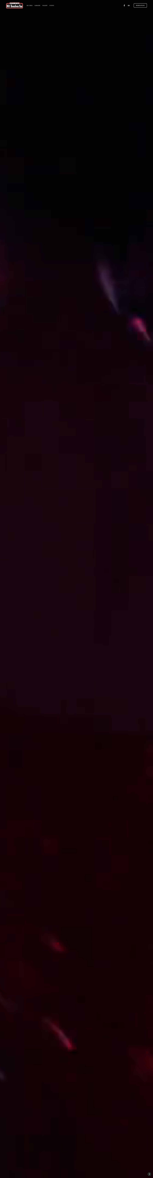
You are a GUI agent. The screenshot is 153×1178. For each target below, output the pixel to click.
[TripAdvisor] (129, 5)
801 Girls (29, 5)
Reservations (140, 5)
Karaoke (37, 5)
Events (51, 5)
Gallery (44, 5)
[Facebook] (124, 5)
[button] (149, 1174)
